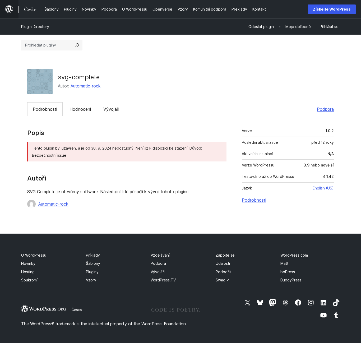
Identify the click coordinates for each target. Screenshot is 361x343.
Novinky (28, 263)
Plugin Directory (35, 26)
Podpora (325, 109)
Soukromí (29, 280)
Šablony (93, 263)
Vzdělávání (160, 255)
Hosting (28, 272)
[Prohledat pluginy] (77, 45)
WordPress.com (294, 255)
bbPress (287, 272)
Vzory (91, 280)
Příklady (93, 255)
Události (223, 263)
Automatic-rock (86, 86)
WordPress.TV (163, 280)
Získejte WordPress (332, 9)
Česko (77, 310)
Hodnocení (80, 109)
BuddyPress (291, 280)
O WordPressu (33, 255)
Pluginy (92, 272)
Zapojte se (225, 255)
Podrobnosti (45, 109)
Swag (223, 280)
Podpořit (223, 272)
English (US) (323, 188)
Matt (284, 263)
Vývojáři (111, 109)
